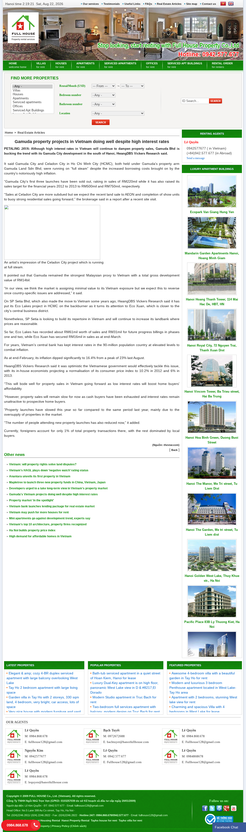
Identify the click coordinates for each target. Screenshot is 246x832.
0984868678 (194, 756)
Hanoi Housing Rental (46, 820)
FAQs (148, 3)
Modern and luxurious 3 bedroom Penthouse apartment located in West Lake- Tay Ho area (202, 682)
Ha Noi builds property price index (32, 530)
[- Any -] (32, 86)
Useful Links (132, 3)
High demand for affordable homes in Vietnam (40, 536)
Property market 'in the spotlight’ (31, 500)
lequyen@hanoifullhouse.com (48, 782)
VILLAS (41, 65)
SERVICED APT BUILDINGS (184, 65)
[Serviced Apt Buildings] (32, 110)
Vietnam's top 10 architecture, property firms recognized (47, 524)
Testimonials (112, 3)
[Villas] (32, 91)
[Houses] (32, 94)
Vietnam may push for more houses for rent (39, 512)
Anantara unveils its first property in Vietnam (39, 476)
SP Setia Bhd (20, 301)
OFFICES (152, 65)
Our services (91, 3)
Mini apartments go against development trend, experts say (49, 518)
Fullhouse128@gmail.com (202, 742)
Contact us (209, 3)
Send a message (196, 158)
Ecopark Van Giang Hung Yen (212, 212)
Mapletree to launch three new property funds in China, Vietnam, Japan (57, 482)
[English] (230, 5)
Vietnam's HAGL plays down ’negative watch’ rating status (48, 470)
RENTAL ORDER (222, 65)
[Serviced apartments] (32, 102)
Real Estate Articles (169, 3)
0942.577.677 (117, 756)
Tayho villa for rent (130, 820)
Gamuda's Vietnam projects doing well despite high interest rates (53, 494)
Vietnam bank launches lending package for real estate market (52, 506)
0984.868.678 (38, 736)
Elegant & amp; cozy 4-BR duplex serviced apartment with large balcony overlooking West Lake (42, 673)
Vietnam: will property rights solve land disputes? (42, 464)
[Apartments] (32, 98)
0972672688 (116, 736)
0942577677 (37, 756)
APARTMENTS (85, 65)
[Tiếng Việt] (223, 5)
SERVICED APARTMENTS (120, 65)
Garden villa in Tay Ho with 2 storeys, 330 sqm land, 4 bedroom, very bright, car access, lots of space (42, 697)
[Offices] (32, 106)
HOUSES (61, 65)
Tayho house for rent (104, 820)
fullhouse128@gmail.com (45, 742)
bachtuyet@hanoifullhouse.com (128, 742)
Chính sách (78, 826)
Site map (191, 3)
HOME (17, 65)
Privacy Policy (60, 826)
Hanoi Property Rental (75, 820)
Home (9, 132)
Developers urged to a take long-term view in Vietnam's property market (58, 488)
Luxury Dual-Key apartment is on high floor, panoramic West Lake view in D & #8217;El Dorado (124, 682)
